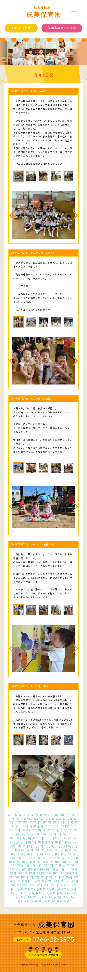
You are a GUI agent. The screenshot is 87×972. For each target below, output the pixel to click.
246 (60, 893)
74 (38, 834)
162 (69, 861)
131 (16, 854)
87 (39, 838)
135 (40, 854)
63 (49, 830)
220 (19, 885)
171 (56, 865)
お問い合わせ (21, 28)
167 (32, 865)
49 (40, 826)
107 (12, 846)
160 (57, 861)
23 (42, 818)
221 (25, 885)
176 (19, 869)
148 (50, 857)
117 (68, 846)
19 (21, 818)
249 (15, 897)
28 (69, 818)
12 (57, 814)
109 (24, 846)
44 (13, 826)
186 (13, 873)
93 (70, 838)
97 (23, 842)
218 (75, 881)
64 (54, 830)
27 (63, 818)
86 (33, 838)
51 (51, 826)
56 (11, 830)
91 (60, 838)
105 (68, 842)
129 (74, 850)
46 (24, 826)
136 (46, 854)
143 (18, 857)
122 (30, 850)
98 (28, 842)
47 (29, 826)
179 (37, 869)
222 (32, 885)
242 (32, 893)
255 (57, 897)
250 (22, 897)
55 (73, 826)
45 (18, 826)
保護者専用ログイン (62, 28)
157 (38, 861)
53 (62, 826)
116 (63, 846)
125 (49, 850)
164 (13, 865)
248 (74, 893)
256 (64, 897)
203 (49, 877)
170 (50, 865)
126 (55, 850)
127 (62, 850)
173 (67, 865)
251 (29, 897)
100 (39, 842)
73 (33, 834)
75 (43, 834)
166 (26, 865)
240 (19, 893)
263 (54, 900)
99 (33, 842)
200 (30, 877)
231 (27, 889)
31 (15, 822)
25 (53, 818)
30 (11, 822)
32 (20, 822)
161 (63, 861)
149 (56, 857)
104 (62, 842)
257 (72, 897)
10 (48, 814)
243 (39, 893)
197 (11, 877)
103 (56, 842)
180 (43, 869)
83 (17, 838)
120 (18, 850)
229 (14, 889)
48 (35, 826)
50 (45, 826)
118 (74, 846)
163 (75, 861)
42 (70, 822)
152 (75, 857)
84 (22, 838)
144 (24, 857)
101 (44, 842)
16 (76, 814)
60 (34, 830)
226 (60, 885)
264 (60, 900)
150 (62, 857)
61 (39, 830)
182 (55, 869)
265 (67, 900)
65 (59, 830)
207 (75, 877)
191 (43, 873)
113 (45, 846)
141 (75, 854)
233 (40, 889)
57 (17, 830)
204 (55, 877)
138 (58, 854)
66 (65, 830)
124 (42, 850)
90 (55, 838)
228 (74, 885)
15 (71, 814)
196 (74, 873)
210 (25, 881)
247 (67, 893)
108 (18, 846)
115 (57, 846)
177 (25, 869)
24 (47, 818)
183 (61, 869)
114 (51, 846)
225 (53, 885)
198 (18, 877)
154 (18, 861)
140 (69, 854)
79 (63, 834)
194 (61, 873)
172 (62, 865)
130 (11, 854)
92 (65, 838)
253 (43, 897)
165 (20, 865)
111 (34, 846)
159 (52, 861)
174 (73, 865)
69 (13, 834)
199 (24, 877)
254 (50, 897)
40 (60, 822)
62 (43, 830)
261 (40, 900)
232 (33, 889)
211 (30, 881)
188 (26, 873)
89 (50, 838)
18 (16, 818)
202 (42, 877)
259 (27, 900)
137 (52, 854)
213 (43, 881)
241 (25, 893)
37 (45, 822)
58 (23, 830)
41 (65, 822)
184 (67, 869)
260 (34, 900)
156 (32, 861)
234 (46, 889)
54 (67, 826)
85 (28, 838)
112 (40, 846)
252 (35, 897)
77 (53, 834)
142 (12, 857)
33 (25, 822)
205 (62, 877)
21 (31, 818)
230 (21, 889)
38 (50, 822)
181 (48, 869)
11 (53, 814)
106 (74, 842)
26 (58, 818)
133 (28, 854)
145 (31, 857)
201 (36, 877)
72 (28, 834)
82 (11, 838)
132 (22, 854)
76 (48, 834)
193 (55, 873)
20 (26, 818)
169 (44, 865)
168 (38, 865)
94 (75, 838)
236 (60, 889)
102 (50, 842)
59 (28, 830)
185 (74, 869)
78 (58, 834)
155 (25, 861)
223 (39, 885)
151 (68, 857)
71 (23, 834)
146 (37, 857)
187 (19, 873)
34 (30, 822)
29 (74, 818)
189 (32, 873)
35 (35, 822)
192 (50, 873)
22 (36, 818)
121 (23, 850)
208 (12, 881)
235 (53, 889)
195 (68, 873)
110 (29, 846)
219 (12, 885)
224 (46, 885)
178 (31, 869)
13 (62, 814)
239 (12, 893)
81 (74, 834)
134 (34, 854)
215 (56, 881)
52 (56, 826)
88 (44, 838)
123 (36, 850)
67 (70, 830)
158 (45, 861)
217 (68, 881)
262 (47, 900)
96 (18, 842)
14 (66, 814)
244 (46, 893)
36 (40, 822)
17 (12, 818)
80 (69, 834)
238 (73, 889)
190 (38, 873)
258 (19, 900)
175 (13, 869)
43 (76, 822)
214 (49, 881)
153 (12, 861)
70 (18, 834)
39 (55, 822)
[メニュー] (73, 14)
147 (43, 857)
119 (12, 850)
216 (62, 881)
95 (12, 842)
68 (75, 830)
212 (37, 881)
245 (53, 893)
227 (67, 885)
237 (66, 889)
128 (68, 850)
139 (63, 854)
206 (69, 877)
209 (19, 881)
